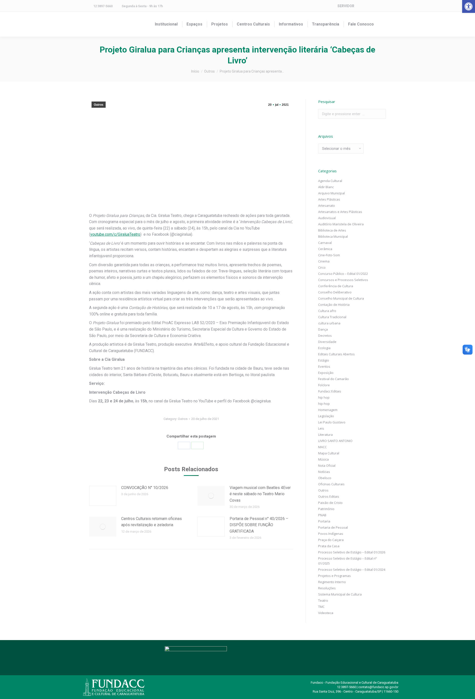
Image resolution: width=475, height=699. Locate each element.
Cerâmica (325, 249)
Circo (322, 267)
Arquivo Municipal (331, 193)
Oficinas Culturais (331, 484)
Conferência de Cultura (335, 286)
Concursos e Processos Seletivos (343, 280)
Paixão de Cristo (330, 502)
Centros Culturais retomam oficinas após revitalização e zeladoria (151, 521)
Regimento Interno (332, 582)
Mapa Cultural (328, 453)
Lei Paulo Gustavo (331, 422)
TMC (321, 606)
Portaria (324, 521)
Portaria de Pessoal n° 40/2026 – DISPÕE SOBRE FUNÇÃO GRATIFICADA (259, 525)
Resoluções (327, 588)
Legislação (326, 416)
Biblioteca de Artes (332, 230)
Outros (98, 104)
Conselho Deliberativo (335, 292)
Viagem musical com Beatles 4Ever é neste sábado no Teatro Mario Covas (260, 494)
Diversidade (327, 341)
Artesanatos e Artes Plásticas (340, 211)
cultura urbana (329, 323)
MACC (322, 447)
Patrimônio (326, 509)
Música (323, 459)
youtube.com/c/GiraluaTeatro (115, 234)
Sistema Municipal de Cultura (340, 594)
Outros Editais (328, 496)
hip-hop (324, 403)
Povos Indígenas (330, 533)
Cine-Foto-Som (329, 255)
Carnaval (325, 242)
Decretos (325, 335)
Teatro (323, 600)
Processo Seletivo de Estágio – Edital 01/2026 (351, 552)
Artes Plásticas (329, 199)
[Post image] (102, 496)
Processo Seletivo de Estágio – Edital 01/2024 (351, 569)
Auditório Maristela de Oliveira (341, 224)
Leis (321, 428)
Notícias (324, 471)
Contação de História (334, 304)
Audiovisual (327, 218)
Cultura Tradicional (332, 317)
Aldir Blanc (326, 187)
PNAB (322, 515)
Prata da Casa (328, 546)
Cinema (324, 261)
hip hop (324, 397)
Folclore (324, 385)
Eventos (324, 366)
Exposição (325, 372)
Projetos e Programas (334, 575)
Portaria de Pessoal (333, 527)
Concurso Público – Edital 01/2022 (343, 273)
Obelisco (324, 478)
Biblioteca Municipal (333, 236)
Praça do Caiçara (331, 540)
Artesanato (326, 205)
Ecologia (324, 348)
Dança (323, 329)
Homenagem (327, 410)
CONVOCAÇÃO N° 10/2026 (144, 487)
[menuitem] (166, 24)
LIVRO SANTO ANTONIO (335, 441)
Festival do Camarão (333, 379)
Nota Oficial (326, 465)
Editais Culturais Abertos (336, 354)
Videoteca (325, 613)
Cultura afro (327, 311)
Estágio (323, 360)
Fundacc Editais (329, 391)
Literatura (325, 434)
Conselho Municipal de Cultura (341, 298)
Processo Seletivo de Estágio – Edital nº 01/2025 (347, 561)
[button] (468, 6)
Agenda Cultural (330, 181)
